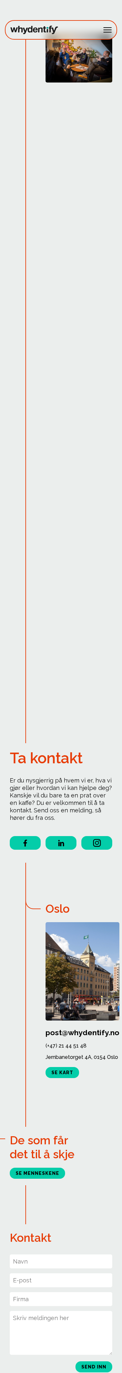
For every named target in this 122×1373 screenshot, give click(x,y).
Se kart (62, 1072)
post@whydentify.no (82, 1032)
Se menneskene (37, 1173)
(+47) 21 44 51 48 (66, 1046)
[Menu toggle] (107, 30)
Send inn (93, 1366)
